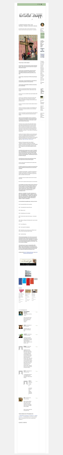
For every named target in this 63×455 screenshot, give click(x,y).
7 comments (34, 29)
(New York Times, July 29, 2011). (27, 139)
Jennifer (25, 334)
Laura (25, 370)
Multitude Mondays (33, 28)
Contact (37, 16)
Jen (24, 397)
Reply (37, 325)
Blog (33, 16)
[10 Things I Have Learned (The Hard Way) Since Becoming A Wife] (21, 291)
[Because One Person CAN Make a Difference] (28, 291)
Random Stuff (21, 29)
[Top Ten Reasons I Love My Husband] (34, 291)
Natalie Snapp (22, 28)
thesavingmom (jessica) (26, 312)
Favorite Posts (27, 16)
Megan (25, 346)
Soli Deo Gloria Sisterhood (27, 29)
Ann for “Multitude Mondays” (29, 252)
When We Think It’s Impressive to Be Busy (42, 100)
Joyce (25, 325)
